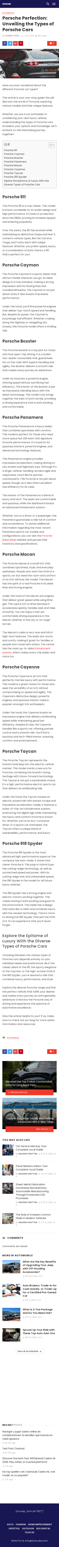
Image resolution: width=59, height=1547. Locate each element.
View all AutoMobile (27, 1351)
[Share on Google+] (15, 43)
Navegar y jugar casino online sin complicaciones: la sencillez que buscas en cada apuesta (27, 1435)
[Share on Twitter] (10, 43)
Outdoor (28, 1528)
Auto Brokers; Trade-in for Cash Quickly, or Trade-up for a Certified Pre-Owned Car (40, 1291)
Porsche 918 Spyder (15, 177)
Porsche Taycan (13, 173)
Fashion (21, 1524)
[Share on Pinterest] (20, 43)
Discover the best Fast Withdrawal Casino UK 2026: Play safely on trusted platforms (29, 1460)
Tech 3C (29, 1532)
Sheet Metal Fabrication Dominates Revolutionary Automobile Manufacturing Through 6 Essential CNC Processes (32, 1191)
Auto (10, 1524)
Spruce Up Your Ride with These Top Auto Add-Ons (39, 1331)
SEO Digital (43, 1528)
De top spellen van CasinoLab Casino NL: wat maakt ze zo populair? (28, 1473)
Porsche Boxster (13, 158)
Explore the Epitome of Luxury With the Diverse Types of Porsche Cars (26, 182)
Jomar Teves (12, 35)
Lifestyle (14, 1528)
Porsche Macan (13, 165)
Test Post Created (13, 1448)
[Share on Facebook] (4, 43)
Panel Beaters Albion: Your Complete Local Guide (32, 1167)
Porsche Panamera (15, 161)
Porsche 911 (10, 150)
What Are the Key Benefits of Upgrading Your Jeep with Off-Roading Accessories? (39, 1267)
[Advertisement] (29, 1388)
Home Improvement (40, 1524)
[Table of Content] (51, 144)
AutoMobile (8, 13)
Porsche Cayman (14, 154)
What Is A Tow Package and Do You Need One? (38, 1311)
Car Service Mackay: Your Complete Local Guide (31, 1148)
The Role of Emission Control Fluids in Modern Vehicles (33, 1216)
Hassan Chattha (28, 1153)
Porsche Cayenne (14, 169)
